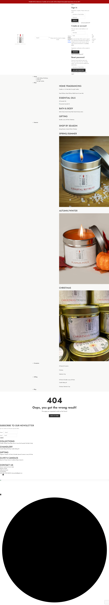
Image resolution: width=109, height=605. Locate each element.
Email (1, 435)
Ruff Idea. (22, 477)
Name (2, 432)
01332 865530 (69, 38)
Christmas (65, 287)
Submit (2, 437)
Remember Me (76, 22)
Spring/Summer (68, 133)
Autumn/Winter (68, 210)
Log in (72, 54)
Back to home (54, 415)
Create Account (69, 41)
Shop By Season (68, 125)
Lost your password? (85, 22)
